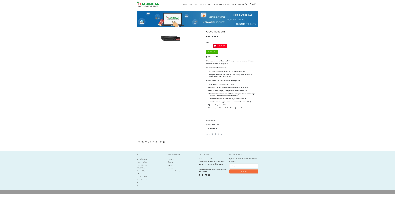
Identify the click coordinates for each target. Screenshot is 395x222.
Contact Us (171, 159)
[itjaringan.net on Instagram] (206, 175)
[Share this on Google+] (218, 134)
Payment (170, 165)
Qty (207, 42)
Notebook (140, 186)
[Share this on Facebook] (215, 134)
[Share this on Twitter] (211, 134)
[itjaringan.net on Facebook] (203, 175)
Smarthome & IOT (142, 177)
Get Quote (212, 52)
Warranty (170, 168)
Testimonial (236, 4)
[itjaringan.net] (148, 4)
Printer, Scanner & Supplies (144, 180)
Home (185, 4)
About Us (170, 174)
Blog (216, 4)
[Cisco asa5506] (170, 38)
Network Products (142, 159)
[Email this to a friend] (221, 134)
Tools (138, 183)
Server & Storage (142, 165)
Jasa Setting (206, 4)
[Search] (246, 4)
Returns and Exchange (174, 171)
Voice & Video (141, 168)
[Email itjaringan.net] (209, 175)
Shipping (170, 162)
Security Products (142, 162)
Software (139, 174)
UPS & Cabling (141, 171)
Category (193, 4)
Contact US (224, 4)
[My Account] (243, 4)
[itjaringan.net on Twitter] (199, 175)
